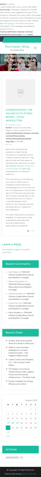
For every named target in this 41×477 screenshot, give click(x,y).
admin (33, 231)
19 (17, 423)
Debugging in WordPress (14, 23)
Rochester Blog (17, 47)
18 (13, 423)
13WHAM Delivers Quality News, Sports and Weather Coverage (21, 275)
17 (8, 423)
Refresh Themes (29, 474)
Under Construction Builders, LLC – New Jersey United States (21, 362)
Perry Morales (14, 312)
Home (10, 144)
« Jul (7, 436)
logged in (18, 249)
